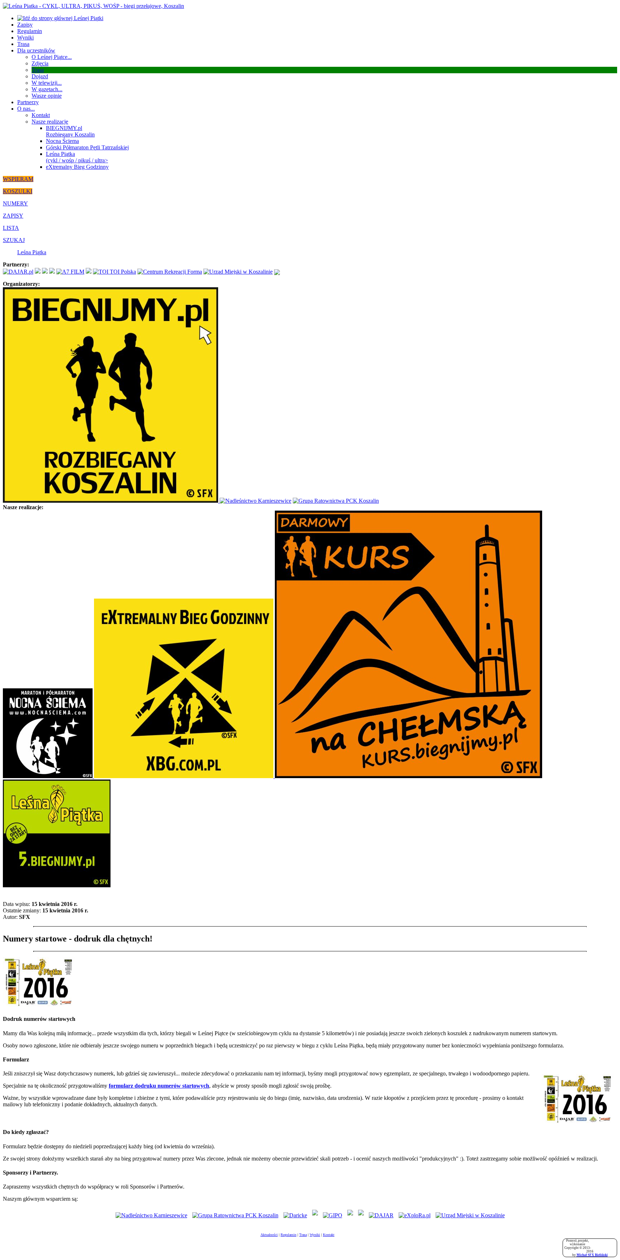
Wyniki (25, 37)
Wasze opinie (47, 96)
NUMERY (15, 203)
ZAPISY (13, 216)
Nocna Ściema (62, 141)
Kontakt (41, 115)
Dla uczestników (36, 50)
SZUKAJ (14, 240)
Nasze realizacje (50, 121)
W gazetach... (47, 89)
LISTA (11, 228)
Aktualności (269, 1235)
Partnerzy (28, 102)
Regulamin (29, 31)
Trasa (23, 44)
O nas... (26, 109)
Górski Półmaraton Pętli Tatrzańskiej (87, 147)
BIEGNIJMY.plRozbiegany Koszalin (70, 131)
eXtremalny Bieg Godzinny (77, 167)
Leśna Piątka (31, 252)
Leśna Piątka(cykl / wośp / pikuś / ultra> (77, 157)
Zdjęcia (40, 63)
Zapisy (25, 25)
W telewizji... (47, 83)
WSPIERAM (18, 179)
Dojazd (40, 76)
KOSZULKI (17, 191)
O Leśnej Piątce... (52, 57)
